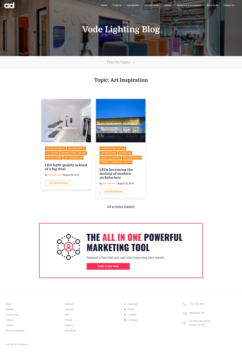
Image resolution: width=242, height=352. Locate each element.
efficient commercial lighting (116, 162)
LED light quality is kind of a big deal (66, 167)
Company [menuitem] (69, 309)
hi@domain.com (197, 313)
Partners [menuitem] (10, 320)
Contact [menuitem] (9, 325)
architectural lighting (73, 153)
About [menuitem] (8, 304)
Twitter (131, 309)
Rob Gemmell (54, 175)
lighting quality (76, 148)
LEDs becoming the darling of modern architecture (116, 174)
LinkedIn (131, 314)
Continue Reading (58, 183)
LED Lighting (52, 153)
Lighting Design (53, 158)
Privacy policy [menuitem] (12, 314)
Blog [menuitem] (67, 314)
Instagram (132, 320)
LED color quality (55, 148)
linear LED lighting (110, 158)
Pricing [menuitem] (68, 320)
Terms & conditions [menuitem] (15, 330)
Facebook (132, 304)
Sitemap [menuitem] (10, 309)
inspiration (125, 153)
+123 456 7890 (196, 304)
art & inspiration (73, 158)
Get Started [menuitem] (70, 330)
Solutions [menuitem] (69, 304)
